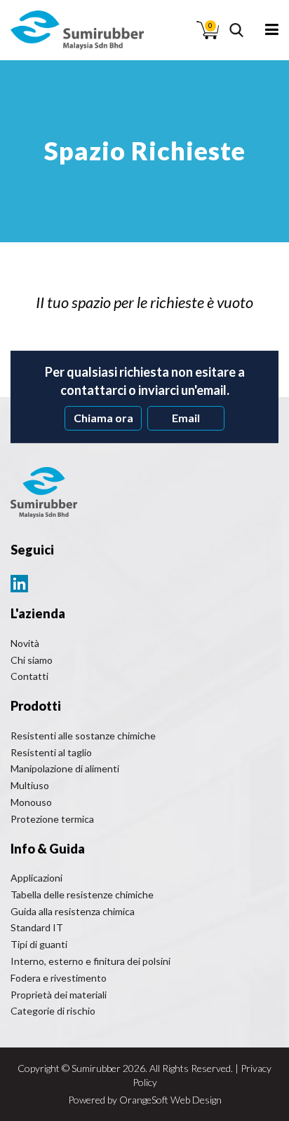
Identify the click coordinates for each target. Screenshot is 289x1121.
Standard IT (37, 927)
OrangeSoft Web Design (170, 1100)
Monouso (31, 802)
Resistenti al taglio (51, 752)
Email (186, 417)
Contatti (29, 676)
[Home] (77, 30)
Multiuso (30, 785)
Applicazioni (36, 878)
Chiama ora (103, 417)
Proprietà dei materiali (59, 995)
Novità (25, 643)
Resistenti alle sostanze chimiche (83, 735)
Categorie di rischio (53, 1011)
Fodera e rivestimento (59, 978)
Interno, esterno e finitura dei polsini (90, 961)
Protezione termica (52, 819)
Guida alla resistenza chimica (73, 911)
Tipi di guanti (39, 944)
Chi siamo (32, 660)
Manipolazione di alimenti (65, 768)
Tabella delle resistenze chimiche (82, 894)
